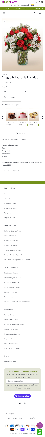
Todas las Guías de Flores (12, 231)
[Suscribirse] (36, 381)
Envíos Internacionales (12, 287)
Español (37, 2)
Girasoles (7, 198)
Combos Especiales (10, 208)
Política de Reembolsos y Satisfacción (17, 302)
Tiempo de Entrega (10, 292)
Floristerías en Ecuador (12, 334)
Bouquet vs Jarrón (10, 245)
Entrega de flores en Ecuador (14, 324)
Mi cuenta (8, 8)
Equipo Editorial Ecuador (12, 348)
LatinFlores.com (18, 433)
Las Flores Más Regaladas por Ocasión (17, 260)
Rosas (6, 194)
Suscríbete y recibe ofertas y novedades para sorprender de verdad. (22, 374)
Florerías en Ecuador (11, 329)
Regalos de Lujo (9, 218)
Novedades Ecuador (11, 344)
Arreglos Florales (10, 203)
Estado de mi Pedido (36, 8)
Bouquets (7, 213)
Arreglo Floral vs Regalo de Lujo (15, 255)
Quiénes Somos (9, 315)
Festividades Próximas (11, 320)
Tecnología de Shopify (29, 433)
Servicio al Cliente (20, 8)
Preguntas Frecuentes (11, 282)
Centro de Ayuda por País (12, 278)
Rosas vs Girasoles (10, 236)
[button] (4, 12)
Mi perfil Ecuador (10, 362)
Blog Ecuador (8, 339)
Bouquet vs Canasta (11, 240)
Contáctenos (8, 297)
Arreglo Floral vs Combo (12, 250)
